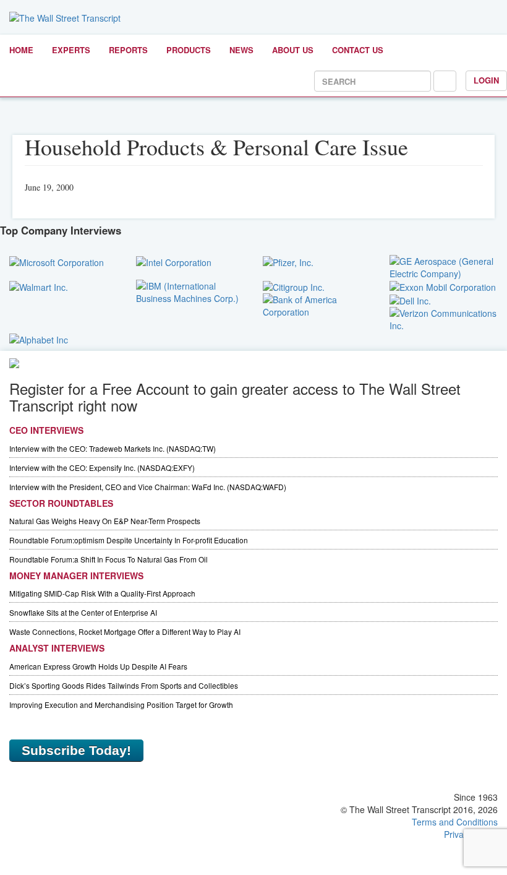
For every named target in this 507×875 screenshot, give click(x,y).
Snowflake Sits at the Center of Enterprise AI (83, 612)
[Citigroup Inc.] (294, 286)
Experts (71, 50)
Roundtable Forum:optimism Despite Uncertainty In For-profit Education (128, 540)
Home (21, 50)
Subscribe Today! (76, 750)
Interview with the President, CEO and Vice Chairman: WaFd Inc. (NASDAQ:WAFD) (147, 486)
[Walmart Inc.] (38, 286)
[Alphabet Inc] (38, 338)
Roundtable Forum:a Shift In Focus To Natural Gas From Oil (108, 559)
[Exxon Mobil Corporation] (443, 286)
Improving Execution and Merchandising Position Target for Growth (121, 704)
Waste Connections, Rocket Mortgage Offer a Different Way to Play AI (125, 631)
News (241, 50)
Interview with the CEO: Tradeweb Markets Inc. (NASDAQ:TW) (112, 448)
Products (188, 50)
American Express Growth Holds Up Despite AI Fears (98, 666)
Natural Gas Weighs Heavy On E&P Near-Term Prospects (104, 520)
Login (486, 80)
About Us (292, 50)
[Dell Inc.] (410, 299)
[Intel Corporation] (173, 261)
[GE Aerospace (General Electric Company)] (444, 265)
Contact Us (357, 50)
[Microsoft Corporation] (56, 261)
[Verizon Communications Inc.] (444, 318)
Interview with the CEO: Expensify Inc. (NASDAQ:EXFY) (102, 467)
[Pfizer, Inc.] (288, 261)
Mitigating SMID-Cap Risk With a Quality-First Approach (102, 593)
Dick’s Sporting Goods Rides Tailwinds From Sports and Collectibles (123, 685)
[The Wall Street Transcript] (65, 17)
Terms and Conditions (455, 822)
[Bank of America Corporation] (317, 304)
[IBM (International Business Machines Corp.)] (190, 290)
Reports (128, 50)
